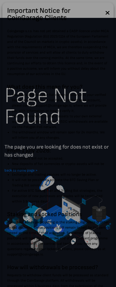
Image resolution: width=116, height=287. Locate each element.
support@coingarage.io (53, 105)
